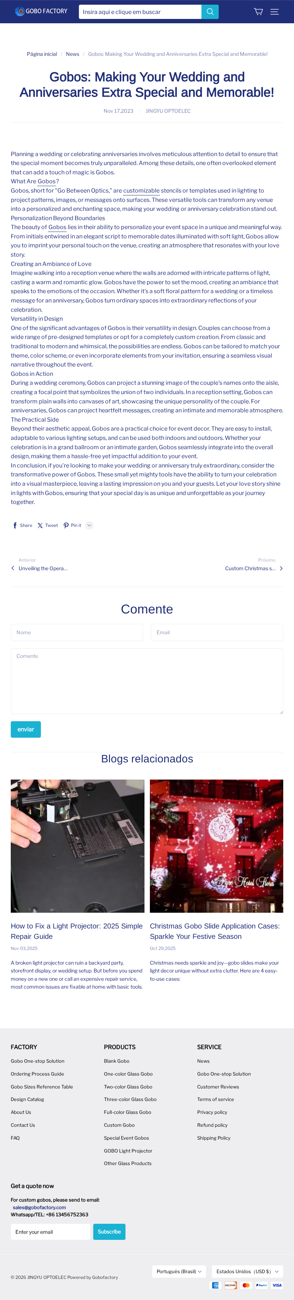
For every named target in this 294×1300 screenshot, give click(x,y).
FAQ (15, 1138)
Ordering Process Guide (37, 1074)
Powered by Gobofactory (92, 1277)
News (72, 54)
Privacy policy (212, 1112)
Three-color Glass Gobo (130, 1099)
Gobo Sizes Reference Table (42, 1087)
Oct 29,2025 (163, 948)
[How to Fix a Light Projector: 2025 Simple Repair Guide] (77, 846)
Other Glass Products (128, 1163)
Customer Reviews (218, 1087)
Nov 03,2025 (24, 948)
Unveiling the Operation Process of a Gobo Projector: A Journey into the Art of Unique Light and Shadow (44, 568)
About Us (21, 1112)
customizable (141, 190)
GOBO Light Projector (128, 1151)
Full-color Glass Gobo (127, 1112)
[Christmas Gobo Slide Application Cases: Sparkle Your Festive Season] (217, 846)
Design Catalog (27, 1099)
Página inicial (42, 54)
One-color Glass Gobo (128, 1074)
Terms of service (215, 1099)
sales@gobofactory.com (39, 1207)
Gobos (47, 181)
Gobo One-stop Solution (38, 1061)
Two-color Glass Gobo (128, 1087)
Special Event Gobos (126, 1138)
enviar (26, 729)
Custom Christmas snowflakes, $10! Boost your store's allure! (250, 568)
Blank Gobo (116, 1061)
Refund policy (212, 1125)
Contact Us (23, 1125)
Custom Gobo (119, 1125)
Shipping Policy (214, 1138)
